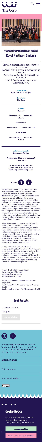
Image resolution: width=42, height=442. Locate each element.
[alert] (21, 424)
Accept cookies (21, 429)
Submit (5, 385)
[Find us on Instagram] (4, 336)
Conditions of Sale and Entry (21, 167)
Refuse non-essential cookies (21, 436)
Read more (29, 422)
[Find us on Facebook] (13, 336)
